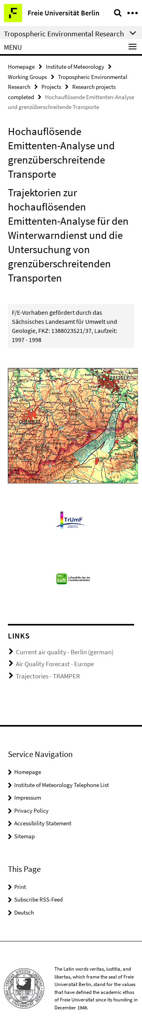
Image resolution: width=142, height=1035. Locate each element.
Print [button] (20, 886)
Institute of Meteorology (75, 66)
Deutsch (24, 912)
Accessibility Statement (42, 823)
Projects (51, 86)
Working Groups (27, 77)
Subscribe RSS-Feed (38, 899)
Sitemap (24, 836)
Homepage (21, 66)
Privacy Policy (31, 810)
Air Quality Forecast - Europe (55, 663)
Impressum (27, 797)
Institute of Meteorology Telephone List (61, 785)
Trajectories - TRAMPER (48, 676)
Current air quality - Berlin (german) (65, 652)
